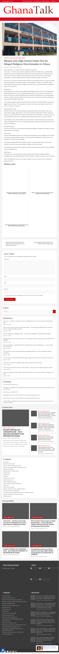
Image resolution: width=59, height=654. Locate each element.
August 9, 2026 (41, 418)
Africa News (6, 462)
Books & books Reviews (9, 464)
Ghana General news (8, 480)
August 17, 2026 (7, 438)
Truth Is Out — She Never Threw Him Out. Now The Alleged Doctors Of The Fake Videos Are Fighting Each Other (14, 522)
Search (54, 311)
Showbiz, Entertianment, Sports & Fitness (13, 494)
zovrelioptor (6, 387)
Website (6, 289)
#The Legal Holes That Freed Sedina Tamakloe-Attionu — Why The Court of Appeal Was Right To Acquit (27, 367)
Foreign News (6, 474)
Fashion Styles (6, 401)
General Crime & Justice (27, 1)
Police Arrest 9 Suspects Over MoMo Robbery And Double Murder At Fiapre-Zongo (22, 362)
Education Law (14, 384)
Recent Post (35, 592)
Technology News (7, 496)
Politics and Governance (9, 487)
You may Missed (8, 501)
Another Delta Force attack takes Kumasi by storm (28, 395)
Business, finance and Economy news (12, 465)
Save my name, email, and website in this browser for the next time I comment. (24, 295)
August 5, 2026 (41, 453)
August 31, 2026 (7, 526)
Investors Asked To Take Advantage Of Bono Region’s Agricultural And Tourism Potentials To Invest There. (28, 357)
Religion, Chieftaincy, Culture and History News (14, 489)
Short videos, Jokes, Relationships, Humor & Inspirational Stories (18, 492)
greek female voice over (9, 398)
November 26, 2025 (8, 67)
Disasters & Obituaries (8, 469)
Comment (6, 259)
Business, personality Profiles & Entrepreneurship (14, 467)
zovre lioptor (6, 384)
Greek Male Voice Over (8, 395)
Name (5, 276)
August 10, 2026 (34, 556)
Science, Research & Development (11, 490)
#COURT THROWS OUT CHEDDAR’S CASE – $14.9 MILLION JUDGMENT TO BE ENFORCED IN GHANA (26, 333)
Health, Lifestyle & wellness (9, 481)
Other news (6, 485)
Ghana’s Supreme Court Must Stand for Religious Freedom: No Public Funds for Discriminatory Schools (15, 244)
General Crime (7, 407)
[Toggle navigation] (4, 19)
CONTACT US (54, 1)
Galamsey (5, 476)
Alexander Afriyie (18, 67)
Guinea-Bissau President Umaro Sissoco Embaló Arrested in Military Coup (43, 243)
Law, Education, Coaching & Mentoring (42, 1)
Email (5, 282)
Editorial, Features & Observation (11, 471)
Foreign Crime (6, 472)
